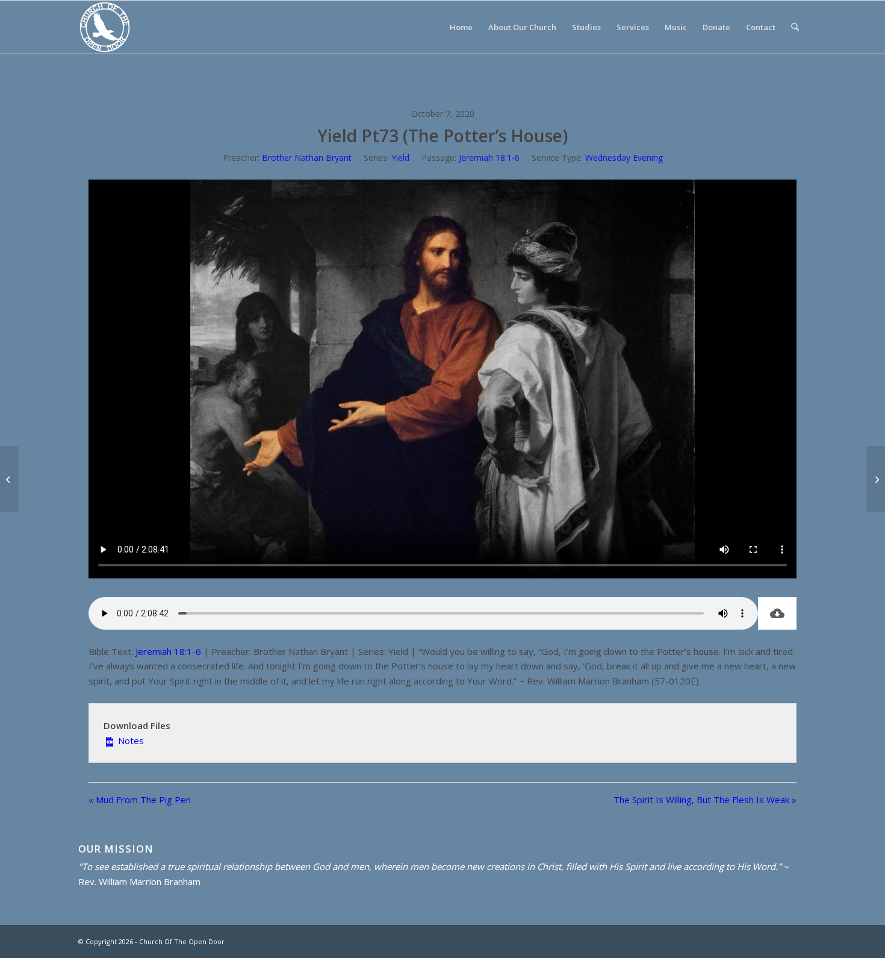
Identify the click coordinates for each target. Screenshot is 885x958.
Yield (400, 157)
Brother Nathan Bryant (307, 157)
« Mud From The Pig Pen (139, 800)
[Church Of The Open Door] (104, 27)
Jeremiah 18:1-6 (489, 157)
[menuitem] (461, 27)
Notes (130, 740)
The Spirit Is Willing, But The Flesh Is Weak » (704, 800)
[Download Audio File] (777, 613)
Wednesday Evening (624, 157)
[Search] (795, 27)
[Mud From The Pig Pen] (9, 479)
